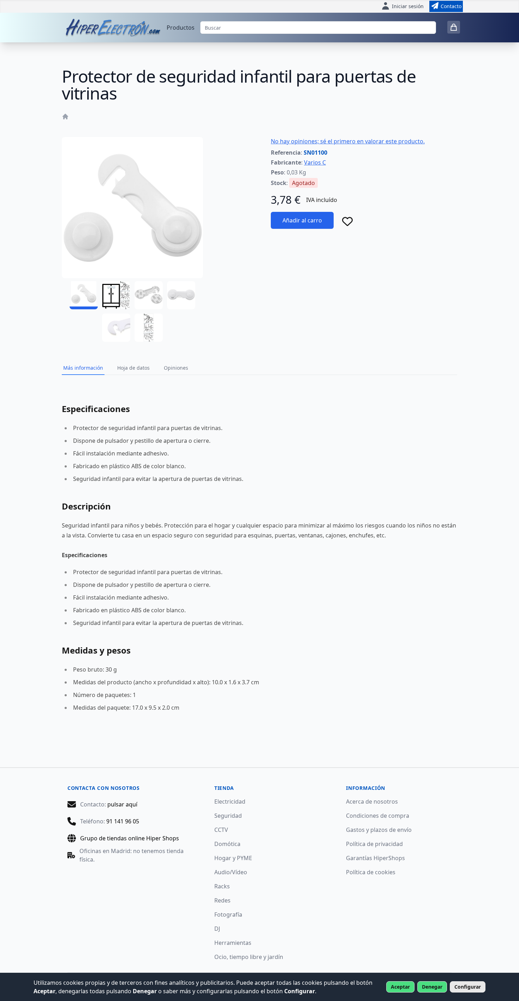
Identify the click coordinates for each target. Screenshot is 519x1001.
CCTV (221, 830)
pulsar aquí (122, 804)
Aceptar (400, 986)
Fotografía (228, 914)
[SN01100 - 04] (181, 295)
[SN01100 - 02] (116, 295)
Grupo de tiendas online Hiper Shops (129, 838)
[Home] (65, 116)
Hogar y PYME (233, 858)
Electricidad (229, 801)
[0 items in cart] (453, 27)
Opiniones (176, 367)
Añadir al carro (302, 220)
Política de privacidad (374, 844)
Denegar (432, 986)
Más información (83, 367)
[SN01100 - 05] (116, 328)
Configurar (467, 986)
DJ (217, 929)
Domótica (227, 844)
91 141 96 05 (122, 821)
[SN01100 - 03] (149, 295)
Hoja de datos (133, 367)
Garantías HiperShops (375, 858)
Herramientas (232, 943)
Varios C (315, 162)
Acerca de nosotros (372, 801)
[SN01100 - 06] (149, 328)
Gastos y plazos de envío (379, 830)
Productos (181, 27)
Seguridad (228, 816)
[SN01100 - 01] (84, 295)
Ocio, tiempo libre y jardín (248, 957)
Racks (222, 886)
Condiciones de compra (377, 816)
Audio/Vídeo (230, 872)
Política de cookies (370, 872)
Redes (222, 900)
